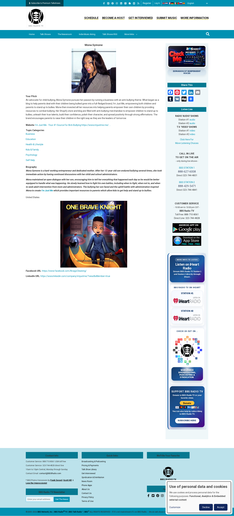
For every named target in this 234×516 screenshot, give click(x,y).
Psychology (31, 155)
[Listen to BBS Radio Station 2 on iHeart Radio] (187, 317)
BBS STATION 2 (187, 182)
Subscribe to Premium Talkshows (45, 3)
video (192, 130)
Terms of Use (87, 501)
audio (192, 119)
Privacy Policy (88, 497)
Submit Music (166, 18)
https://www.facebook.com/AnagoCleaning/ (64, 271)
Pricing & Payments (90, 465)
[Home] (36, 18)
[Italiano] (175, 3)
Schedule (91, 18)
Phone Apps (87, 485)
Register (147, 3)
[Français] (169, 3)
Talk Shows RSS (110, 34)
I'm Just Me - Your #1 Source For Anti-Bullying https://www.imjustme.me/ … (73, 125)
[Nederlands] (166, 3)
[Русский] (181, 3)
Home (32, 34)
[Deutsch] (172, 3)
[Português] (178, 3)
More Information (195, 18)
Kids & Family (32, 149)
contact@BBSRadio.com (50, 473)
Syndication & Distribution (93, 477)
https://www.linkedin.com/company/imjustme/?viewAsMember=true (75, 276)
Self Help (30, 160)
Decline (206, 507)
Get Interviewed (140, 18)
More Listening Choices (187, 143)
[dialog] (199, 497)
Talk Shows (45, 34)
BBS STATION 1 (187, 167)
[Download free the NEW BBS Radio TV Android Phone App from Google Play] (187, 227)
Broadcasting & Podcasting (94, 461)
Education (31, 139)
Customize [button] (174, 507)
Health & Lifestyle (34, 144)
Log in (157, 3)
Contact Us (87, 493)
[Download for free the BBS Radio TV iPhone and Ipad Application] (187, 240)
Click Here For (187, 139)
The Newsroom (65, 34)
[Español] (183, 3)
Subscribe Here (187, 420)
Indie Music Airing (87, 34)
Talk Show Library (89, 469)
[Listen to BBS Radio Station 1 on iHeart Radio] (187, 300)
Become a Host (113, 18)
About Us (86, 489)
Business (30, 134)
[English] (163, 3)
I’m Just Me (47, 190)
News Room (87, 481)
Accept (220, 507)
